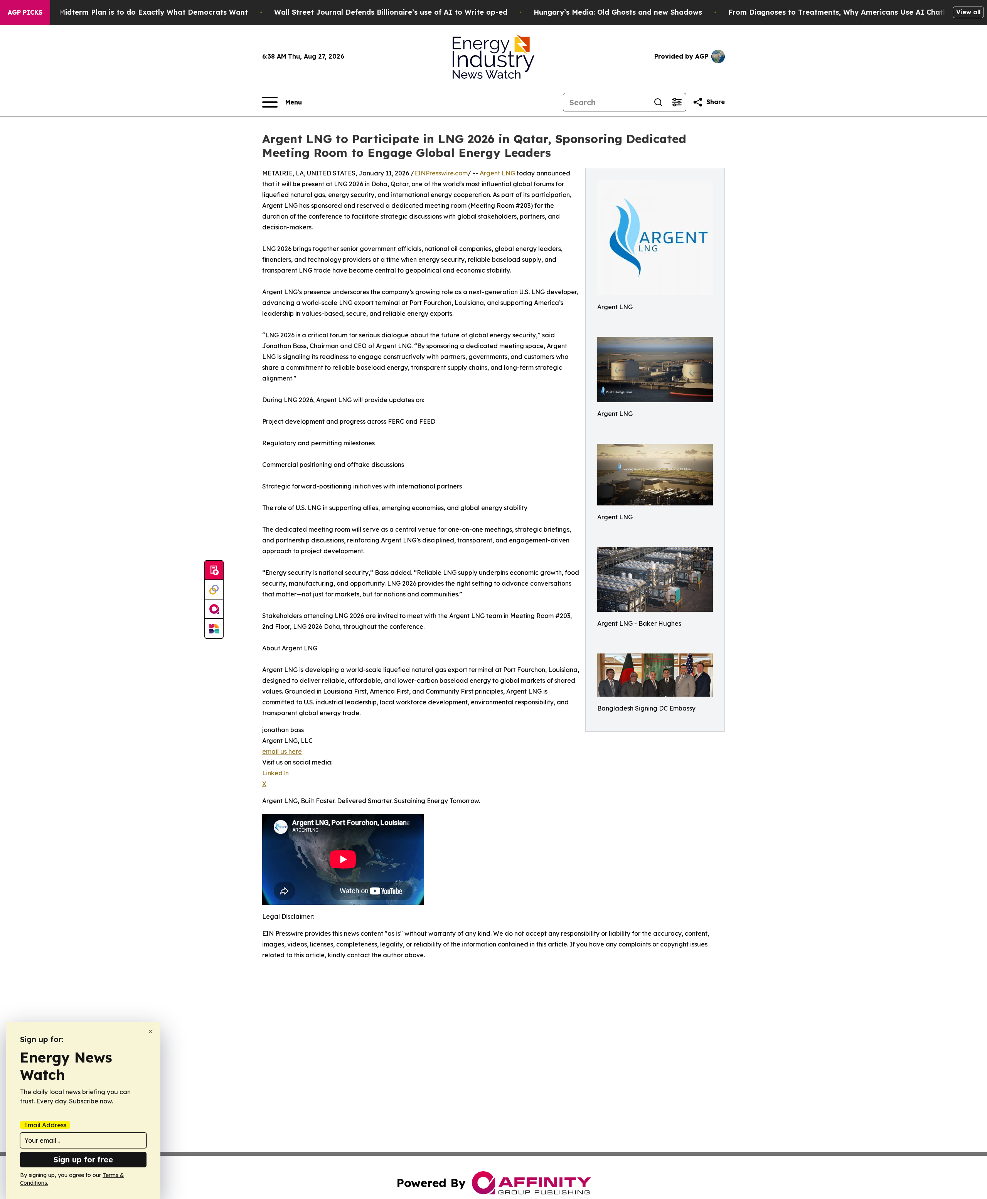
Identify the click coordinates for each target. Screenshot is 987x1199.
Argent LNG (497, 173)
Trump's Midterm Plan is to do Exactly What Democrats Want (138, 12)
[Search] (658, 102)
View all (968, 12)
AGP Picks (25, 12)
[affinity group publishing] (214, 609)
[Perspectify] (214, 590)
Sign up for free (83, 1159)
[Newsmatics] (214, 628)
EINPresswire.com (441, 173)
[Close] (150, 1031)
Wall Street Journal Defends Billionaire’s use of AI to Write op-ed (390, 12)
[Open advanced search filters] (676, 102)
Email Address (45, 1125)
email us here (282, 751)
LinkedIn (275, 773)
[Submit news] (214, 570)
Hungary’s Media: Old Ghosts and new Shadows (618, 12)
